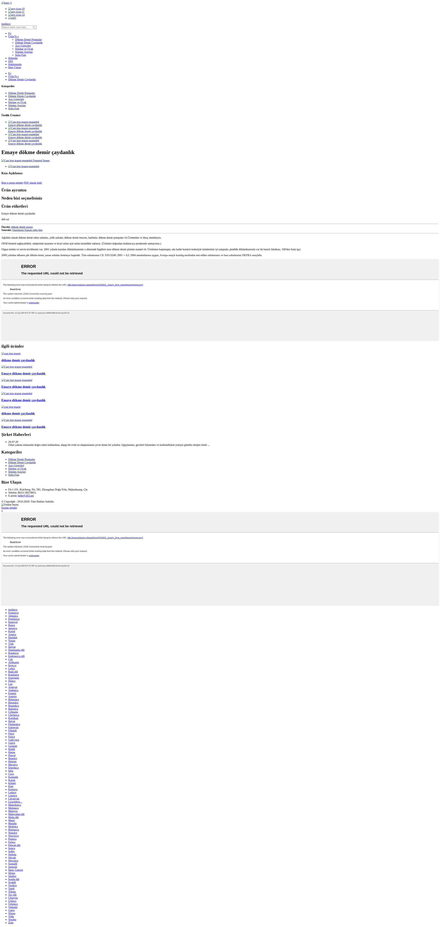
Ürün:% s (13, 36)
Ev (9, 33)
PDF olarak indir (33, 182)
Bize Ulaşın (14, 67)
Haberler (13, 58)
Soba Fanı (20, 55)
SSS (10, 61)
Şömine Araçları (24, 51)
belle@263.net (26, 495)
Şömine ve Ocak (24, 48)
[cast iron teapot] (10, 353)
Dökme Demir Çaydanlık (29, 42)
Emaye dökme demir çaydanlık (25, 125)
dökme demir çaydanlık (18, 360)
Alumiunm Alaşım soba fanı (27, 230)
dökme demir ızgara (22, 227)
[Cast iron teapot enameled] (16, 366)
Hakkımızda (14, 64)
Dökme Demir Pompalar (28, 39)
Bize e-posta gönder (12, 182)
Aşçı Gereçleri (23, 45)
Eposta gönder (9, 507)
